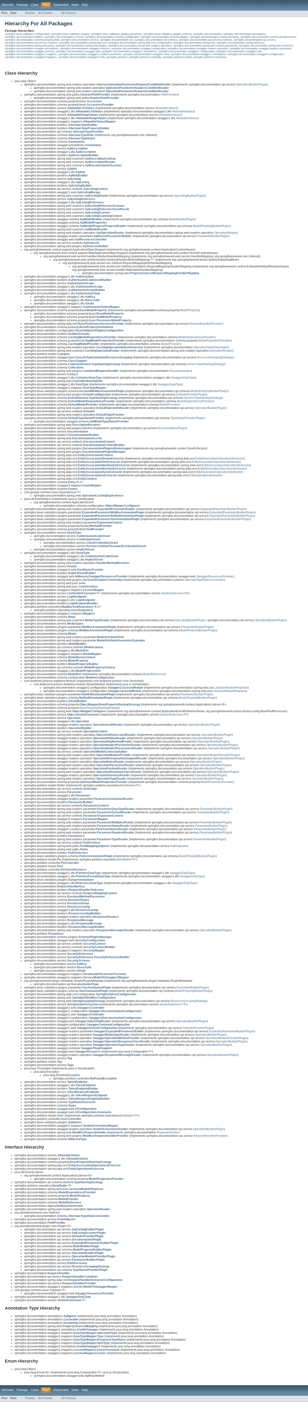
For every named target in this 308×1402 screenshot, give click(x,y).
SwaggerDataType (183, 377)
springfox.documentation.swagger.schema (29, 51)
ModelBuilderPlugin (182, 219)
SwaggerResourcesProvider (214, 576)
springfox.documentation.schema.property (214, 36)
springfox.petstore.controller (145, 57)
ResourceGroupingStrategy (215, 357)
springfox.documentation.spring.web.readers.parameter (205, 45)
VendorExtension (172, 593)
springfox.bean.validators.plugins (70, 33)
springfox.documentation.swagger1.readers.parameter (90, 54)
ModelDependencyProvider (196, 337)
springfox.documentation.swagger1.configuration (186, 51)
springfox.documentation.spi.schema (155, 39)
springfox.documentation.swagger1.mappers (31, 54)
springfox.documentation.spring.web (194, 42)
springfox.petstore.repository (210, 57)
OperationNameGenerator (211, 347)
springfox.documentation (207, 33)
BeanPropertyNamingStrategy (99, 708)
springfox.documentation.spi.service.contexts (31, 42)
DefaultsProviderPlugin (191, 394)
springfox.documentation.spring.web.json (240, 42)
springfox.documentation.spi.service (255, 39)
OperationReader (225, 232)
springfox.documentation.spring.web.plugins (81, 45)
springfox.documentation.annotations (244, 33)
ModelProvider (170, 344)
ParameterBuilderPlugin (213, 236)
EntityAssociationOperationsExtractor (220, 458)
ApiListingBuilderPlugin (189, 195)
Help (85, 4)
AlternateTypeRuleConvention (204, 579)
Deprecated (61, 4)
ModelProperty (189, 310)
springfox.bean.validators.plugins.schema (167, 33)
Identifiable (127, 785)
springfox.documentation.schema (64, 36)
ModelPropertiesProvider (214, 340)
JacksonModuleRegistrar (231, 687)
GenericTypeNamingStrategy (206, 364)
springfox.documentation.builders (24, 36)
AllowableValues (166, 108)
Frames (30, 13)
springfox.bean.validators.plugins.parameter (116, 33)
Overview (7, 4)
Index (75, 4)
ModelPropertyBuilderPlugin (211, 226)
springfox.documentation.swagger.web (78, 51)
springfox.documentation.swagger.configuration (138, 48)
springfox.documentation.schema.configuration (112, 36)
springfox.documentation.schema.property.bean (268, 36)
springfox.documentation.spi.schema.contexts (205, 39)
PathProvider (169, 94)
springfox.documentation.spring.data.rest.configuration (140, 42)
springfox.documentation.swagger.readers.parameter (260, 48)
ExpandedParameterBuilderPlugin (222, 509)
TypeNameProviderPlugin (187, 418)
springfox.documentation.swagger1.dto (239, 51)
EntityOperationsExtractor (205, 475)
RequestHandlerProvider (206, 323)
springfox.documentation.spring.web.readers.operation (140, 45)
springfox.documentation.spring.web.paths (29, 45)
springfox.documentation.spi (116, 39)
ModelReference (154, 674)
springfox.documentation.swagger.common (85, 48)
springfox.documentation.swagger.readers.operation (197, 48)
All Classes (68, 13)
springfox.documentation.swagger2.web (81, 57)
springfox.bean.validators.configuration (27, 33)
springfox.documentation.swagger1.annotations (129, 51)
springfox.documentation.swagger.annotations (31, 48)
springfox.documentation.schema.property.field (32, 39)
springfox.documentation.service (80, 39)
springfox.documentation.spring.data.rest (83, 42)
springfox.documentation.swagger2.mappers (31, 57)
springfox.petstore (116, 57)
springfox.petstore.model (177, 57)
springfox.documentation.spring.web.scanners (266, 45)
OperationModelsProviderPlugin (218, 755)
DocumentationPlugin (172, 428)
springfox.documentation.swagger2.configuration (255, 54)
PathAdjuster (178, 846)
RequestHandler (180, 371)
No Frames (45, 13)
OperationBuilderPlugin (251, 84)
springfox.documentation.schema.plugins (164, 36)
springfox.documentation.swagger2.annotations (198, 54)
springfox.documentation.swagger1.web (146, 54)
